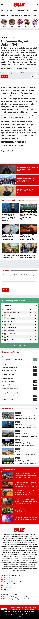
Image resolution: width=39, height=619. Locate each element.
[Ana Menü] (2, 4)
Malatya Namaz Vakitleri (11, 579)
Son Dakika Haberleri (10, 588)
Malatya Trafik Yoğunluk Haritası (13, 581)
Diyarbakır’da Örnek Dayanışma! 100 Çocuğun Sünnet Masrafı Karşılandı (28, 255)
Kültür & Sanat (26, 595)
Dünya (17, 595)
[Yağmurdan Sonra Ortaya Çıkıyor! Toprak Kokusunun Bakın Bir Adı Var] (10, 248)
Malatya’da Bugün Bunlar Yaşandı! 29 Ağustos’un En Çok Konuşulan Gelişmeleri (25, 417)
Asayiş (17, 431)
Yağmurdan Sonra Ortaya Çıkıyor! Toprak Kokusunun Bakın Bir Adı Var (10, 255)
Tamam (19, 616)
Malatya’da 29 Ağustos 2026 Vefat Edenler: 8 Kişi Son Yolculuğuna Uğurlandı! (25, 462)
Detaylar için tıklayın (19, 345)
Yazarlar (13, 10)
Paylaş (5, 76)
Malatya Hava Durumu (10, 577)
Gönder (5, 290)
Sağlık (17, 440)
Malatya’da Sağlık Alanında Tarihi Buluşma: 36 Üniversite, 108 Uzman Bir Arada (25, 444)
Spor (35, 10)
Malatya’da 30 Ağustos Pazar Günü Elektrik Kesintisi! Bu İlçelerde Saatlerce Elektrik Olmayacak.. (9, 217)
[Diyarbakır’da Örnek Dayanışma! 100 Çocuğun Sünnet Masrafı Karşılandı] (29, 248)
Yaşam (29, 10)
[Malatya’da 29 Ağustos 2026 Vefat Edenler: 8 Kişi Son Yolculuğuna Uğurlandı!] (29, 208)
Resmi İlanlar (6, 597)
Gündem (4, 10)
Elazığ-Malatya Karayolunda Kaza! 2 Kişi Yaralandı (19, 15)
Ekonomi (21, 10)
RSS (5, 609)
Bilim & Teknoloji (7, 595)
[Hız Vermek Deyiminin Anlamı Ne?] (19, 73)
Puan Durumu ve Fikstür (10, 584)
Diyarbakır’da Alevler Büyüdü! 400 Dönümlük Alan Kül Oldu (25, 453)
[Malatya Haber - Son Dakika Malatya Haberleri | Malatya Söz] (19, 3)
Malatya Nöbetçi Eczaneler (12, 575)
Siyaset (19, 599)
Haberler (4, 38)
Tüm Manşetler (8, 586)
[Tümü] (36, 408)
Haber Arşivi (7, 590)
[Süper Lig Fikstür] (36, 352)
